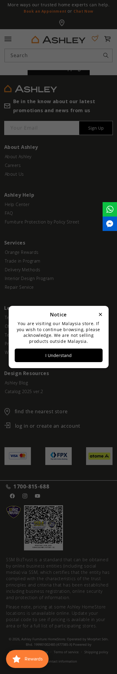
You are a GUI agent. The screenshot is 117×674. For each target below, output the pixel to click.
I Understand (58, 355)
